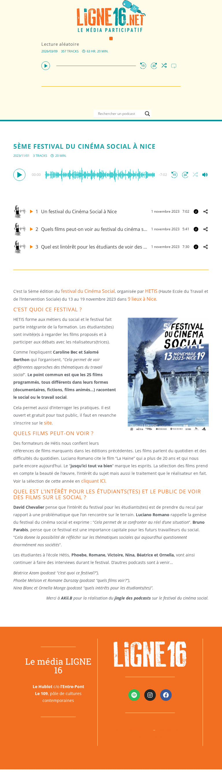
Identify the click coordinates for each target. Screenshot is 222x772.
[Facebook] (166, 695)
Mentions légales (133, 729)
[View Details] (196, 211)
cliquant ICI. (93, 481)
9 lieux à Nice (142, 299)
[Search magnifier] (147, 114)
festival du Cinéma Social (88, 291)
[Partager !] (205, 211)
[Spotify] (134, 695)
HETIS (151, 291)
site (48, 423)
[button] (111, 39)
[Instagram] (150, 695)
